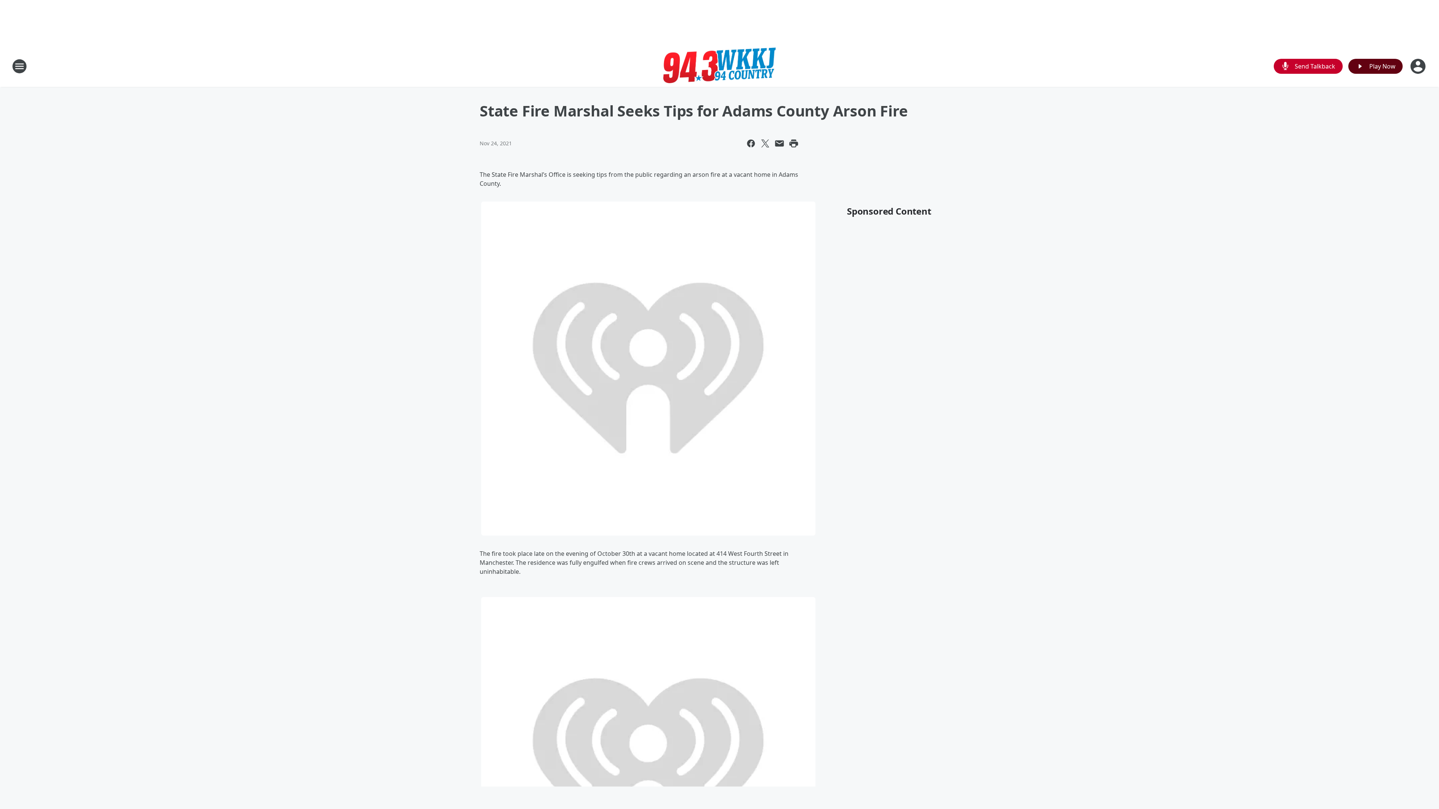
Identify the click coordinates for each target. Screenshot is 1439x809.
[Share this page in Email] (779, 143)
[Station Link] (719, 66)
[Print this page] (793, 143)
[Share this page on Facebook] (751, 143)
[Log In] (1419, 66)
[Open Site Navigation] (19, 66)
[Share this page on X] (765, 143)
